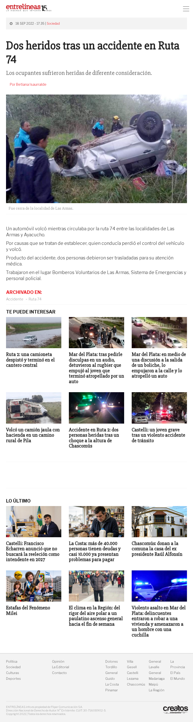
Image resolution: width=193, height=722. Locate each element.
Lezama (132, 679)
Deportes (13, 679)
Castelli (132, 673)
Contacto (59, 673)
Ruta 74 (35, 299)
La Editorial (60, 667)
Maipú (153, 684)
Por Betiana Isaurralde (28, 84)
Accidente (14, 299)
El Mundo (177, 679)
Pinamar (111, 690)
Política (11, 661)
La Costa (112, 684)
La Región (156, 690)
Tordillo (111, 667)
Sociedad (53, 23)
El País (175, 673)
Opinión (58, 661)
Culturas (12, 673)
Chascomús (136, 684)
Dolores (111, 661)
